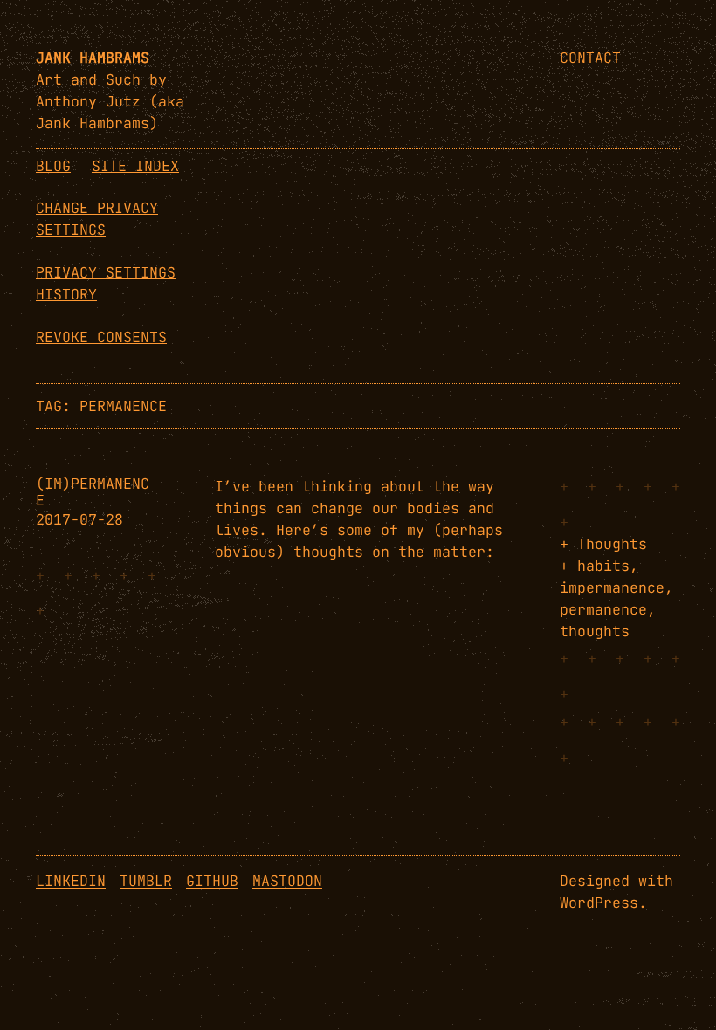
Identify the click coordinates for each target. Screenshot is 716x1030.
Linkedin (71, 880)
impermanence (612, 587)
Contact (590, 57)
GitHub (212, 880)
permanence (603, 609)
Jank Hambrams (92, 57)
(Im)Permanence (92, 492)
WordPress (599, 902)
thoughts (595, 631)
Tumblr (146, 880)
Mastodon (287, 880)
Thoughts (612, 543)
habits (603, 565)
